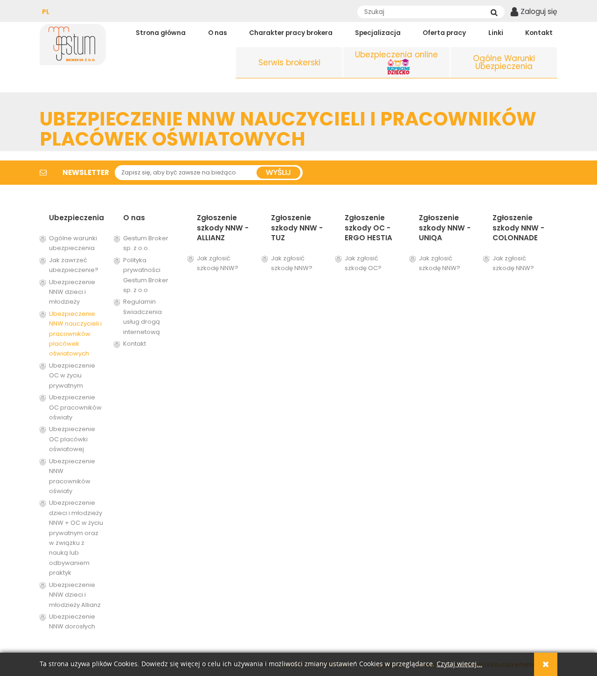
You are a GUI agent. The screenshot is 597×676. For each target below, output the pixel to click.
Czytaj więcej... (459, 664)
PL (45, 11)
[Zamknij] (545, 664)
